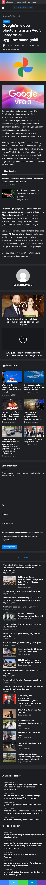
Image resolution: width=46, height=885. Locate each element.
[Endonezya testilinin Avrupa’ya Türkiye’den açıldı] (9, 616)
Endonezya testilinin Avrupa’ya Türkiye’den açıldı (30, 614)
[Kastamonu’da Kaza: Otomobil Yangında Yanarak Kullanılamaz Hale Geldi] (9, 757)
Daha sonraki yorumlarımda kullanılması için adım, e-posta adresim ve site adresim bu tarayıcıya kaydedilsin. (23, 536)
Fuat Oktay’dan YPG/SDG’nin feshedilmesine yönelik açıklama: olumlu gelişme (29, 699)
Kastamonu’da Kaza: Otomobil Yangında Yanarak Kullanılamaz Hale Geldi (30, 756)
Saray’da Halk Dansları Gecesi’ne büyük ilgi (22, 680)
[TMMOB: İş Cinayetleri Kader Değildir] (9, 713)
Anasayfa (8, 16)
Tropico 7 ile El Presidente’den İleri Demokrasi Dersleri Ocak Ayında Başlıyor (23, 687)
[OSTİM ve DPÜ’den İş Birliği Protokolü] (34, 431)
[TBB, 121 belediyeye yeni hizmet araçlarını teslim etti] (9, 663)
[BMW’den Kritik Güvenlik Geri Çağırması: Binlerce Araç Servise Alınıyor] (34, 404)
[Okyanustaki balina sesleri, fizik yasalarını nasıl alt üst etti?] (34, 377)
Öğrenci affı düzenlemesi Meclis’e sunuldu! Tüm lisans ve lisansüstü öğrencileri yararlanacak (22, 568)
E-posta (5, 514)
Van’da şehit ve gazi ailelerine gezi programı (23, 642)
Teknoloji (16, 16)
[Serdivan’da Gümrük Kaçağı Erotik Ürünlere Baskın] (9, 652)
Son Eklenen (23, 557)
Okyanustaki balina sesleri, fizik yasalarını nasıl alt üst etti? (34, 387)
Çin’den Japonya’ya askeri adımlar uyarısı (21, 2)
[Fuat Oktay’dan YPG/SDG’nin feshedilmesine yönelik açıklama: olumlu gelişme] (9, 699)
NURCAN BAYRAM (12, 45)
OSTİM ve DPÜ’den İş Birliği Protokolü (33, 440)
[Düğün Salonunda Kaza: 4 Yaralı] (9, 746)
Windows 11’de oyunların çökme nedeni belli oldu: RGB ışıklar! (11, 388)
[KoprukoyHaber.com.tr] (23, 7)
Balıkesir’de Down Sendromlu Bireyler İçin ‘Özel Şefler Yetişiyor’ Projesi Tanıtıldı (30, 581)
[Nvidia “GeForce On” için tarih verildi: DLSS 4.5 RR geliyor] (8, 193)
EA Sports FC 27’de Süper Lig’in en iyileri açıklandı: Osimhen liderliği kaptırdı (11, 415)
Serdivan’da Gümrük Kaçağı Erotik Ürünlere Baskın (30, 650)
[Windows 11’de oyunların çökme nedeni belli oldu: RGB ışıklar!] (12, 377)
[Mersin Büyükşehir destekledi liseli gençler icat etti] (9, 724)
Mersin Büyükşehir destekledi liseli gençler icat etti (30, 723)
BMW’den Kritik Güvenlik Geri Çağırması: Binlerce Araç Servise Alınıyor (33, 415)
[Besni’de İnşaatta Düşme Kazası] (9, 735)
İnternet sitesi (7, 523)
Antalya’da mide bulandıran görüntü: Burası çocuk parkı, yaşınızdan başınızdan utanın (22, 599)
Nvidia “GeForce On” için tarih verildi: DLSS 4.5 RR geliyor (28, 193)
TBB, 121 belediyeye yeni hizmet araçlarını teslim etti (30, 661)
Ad (3, 505)
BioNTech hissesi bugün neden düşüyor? (20, 607)
